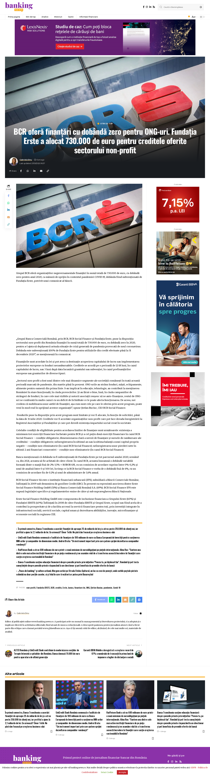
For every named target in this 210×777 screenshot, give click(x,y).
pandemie (108, 587)
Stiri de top (106, 124)
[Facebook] (143, 7)
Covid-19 (116, 587)
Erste (65, 587)
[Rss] (154, 7)
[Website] (140, 613)
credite (58, 587)
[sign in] (184, 17)
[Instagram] (147, 7)
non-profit (30, 587)
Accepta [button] (122, 772)
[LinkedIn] (150, 7)
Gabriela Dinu (26, 160)
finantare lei (79, 587)
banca (70, 587)
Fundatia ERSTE (43, 587)
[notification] (188, 16)
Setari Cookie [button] (107, 772)
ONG (88, 587)
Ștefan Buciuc (97, 587)
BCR (52, 587)
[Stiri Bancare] (19, 7)
